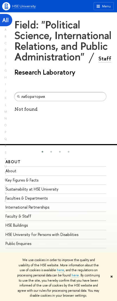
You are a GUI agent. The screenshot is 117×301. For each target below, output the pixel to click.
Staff (104, 58)
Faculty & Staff (18, 216)
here (60, 270)
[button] (42, 151)
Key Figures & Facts (21, 180)
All (5, 20)
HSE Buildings (16, 225)
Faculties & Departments (26, 198)
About (13, 161)
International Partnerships (27, 207)
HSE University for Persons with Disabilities (41, 234)
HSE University (24, 6)
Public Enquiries (18, 243)
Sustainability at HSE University (32, 189)
